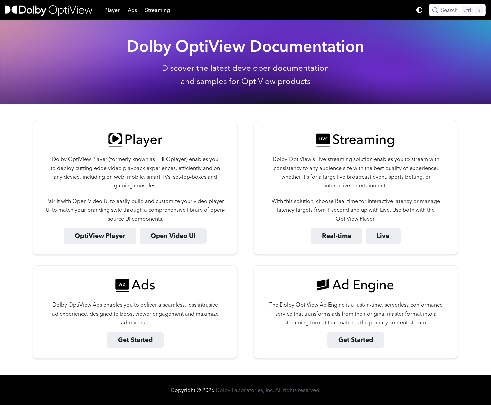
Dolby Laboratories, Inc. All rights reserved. (268, 390)
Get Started (135, 340)
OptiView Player (100, 236)
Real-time (336, 236)
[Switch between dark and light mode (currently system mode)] (419, 10)
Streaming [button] (157, 10)
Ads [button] (132, 10)
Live (383, 236)
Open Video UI (173, 236)
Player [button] (112, 10)
